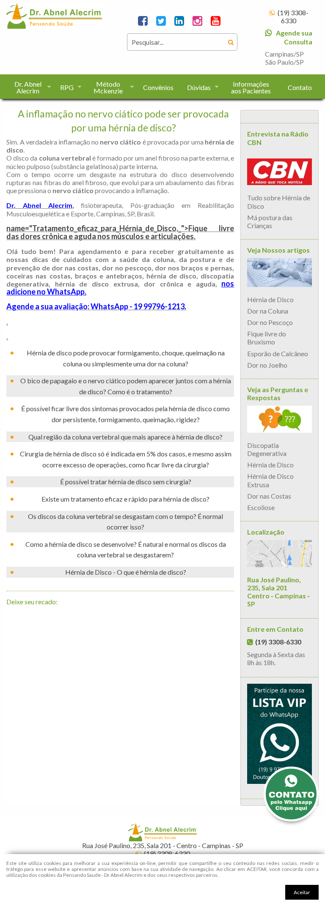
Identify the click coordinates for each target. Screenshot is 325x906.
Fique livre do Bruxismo (266, 338)
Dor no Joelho (267, 365)
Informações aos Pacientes (251, 87)
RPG (67, 87)
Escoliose (261, 507)
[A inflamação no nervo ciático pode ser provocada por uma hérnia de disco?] (54, 14)
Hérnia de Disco (270, 299)
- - (278, 592)
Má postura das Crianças (269, 221)
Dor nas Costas (269, 496)
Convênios (158, 87)
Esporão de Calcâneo (277, 353)
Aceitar (302, 892)
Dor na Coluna (267, 311)
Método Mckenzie (108, 87)
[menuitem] (29, 86)
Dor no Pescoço (270, 322)
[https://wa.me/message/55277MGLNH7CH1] (279, 735)
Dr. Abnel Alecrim (27, 87)
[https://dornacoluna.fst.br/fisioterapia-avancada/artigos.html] (279, 274)
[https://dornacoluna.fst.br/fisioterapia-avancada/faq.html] (279, 420)
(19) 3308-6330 (293, 16)
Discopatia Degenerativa (266, 449)
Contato (300, 87)
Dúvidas (199, 87)
